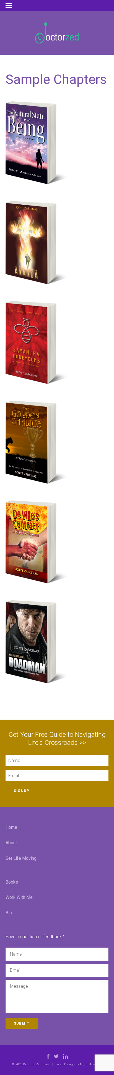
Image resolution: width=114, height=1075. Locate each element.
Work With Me (19, 897)
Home (11, 827)
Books (12, 882)
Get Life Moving (21, 858)
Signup (21, 791)
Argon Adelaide (91, 1064)
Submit (21, 1023)
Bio (9, 912)
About (11, 842)
